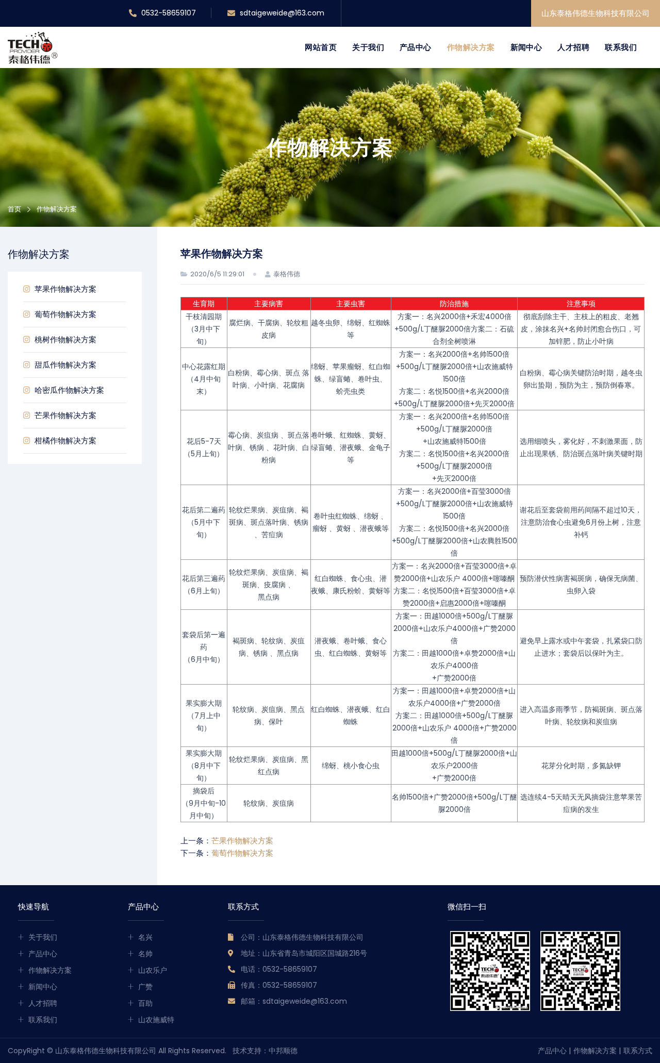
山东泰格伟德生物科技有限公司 (595, 13)
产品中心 (416, 47)
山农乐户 (152, 970)
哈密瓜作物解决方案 (68, 390)
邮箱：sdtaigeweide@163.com (294, 1001)
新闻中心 (526, 47)
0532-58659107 (167, 13)
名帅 (145, 954)
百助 (145, 1003)
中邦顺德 (283, 1050)
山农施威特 (156, 1020)
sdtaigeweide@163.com (281, 13)
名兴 (145, 937)
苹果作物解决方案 (64, 289)
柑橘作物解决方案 (64, 440)
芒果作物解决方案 (64, 415)
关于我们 (368, 47)
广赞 (145, 987)
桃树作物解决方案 (64, 339)
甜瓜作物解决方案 (64, 364)
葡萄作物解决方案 (64, 314)
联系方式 (637, 1050)
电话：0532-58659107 (279, 969)
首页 (14, 209)
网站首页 (321, 47)
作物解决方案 (471, 47)
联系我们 (621, 47)
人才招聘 (573, 47)
